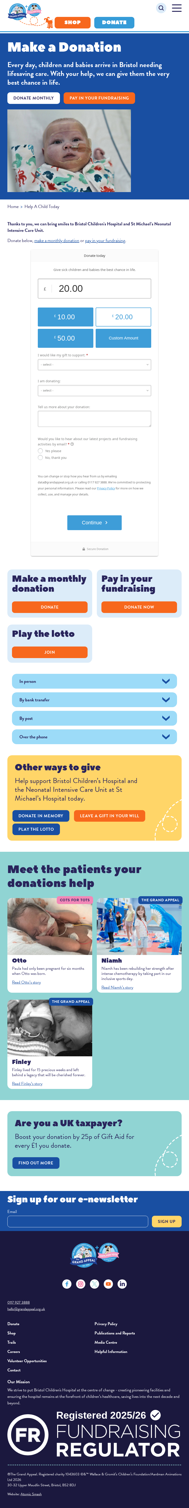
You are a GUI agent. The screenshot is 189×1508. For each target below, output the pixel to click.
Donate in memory (40, 816)
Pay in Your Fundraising (99, 98)
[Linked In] (122, 1284)
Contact (14, 1370)
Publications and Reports (114, 1333)
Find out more (35, 1163)
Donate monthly (33, 98)
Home (13, 206)
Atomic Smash (31, 1494)
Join (49, 652)
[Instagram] (80, 1284)
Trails (11, 1342)
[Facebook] (66, 1284)
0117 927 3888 (18, 1302)
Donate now (139, 607)
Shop (73, 22)
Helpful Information (110, 1351)
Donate (114, 22)
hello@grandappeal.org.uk (26, 1309)
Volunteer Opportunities (27, 1361)
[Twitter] (94, 1284)
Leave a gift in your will (109, 816)
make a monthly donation (56, 240)
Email (12, 1211)
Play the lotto (36, 829)
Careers (13, 1351)
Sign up (167, 1221)
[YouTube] (108, 1284)
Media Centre (105, 1342)
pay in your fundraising (105, 240)
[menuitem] (49, 1323)
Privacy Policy (105, 1324)
